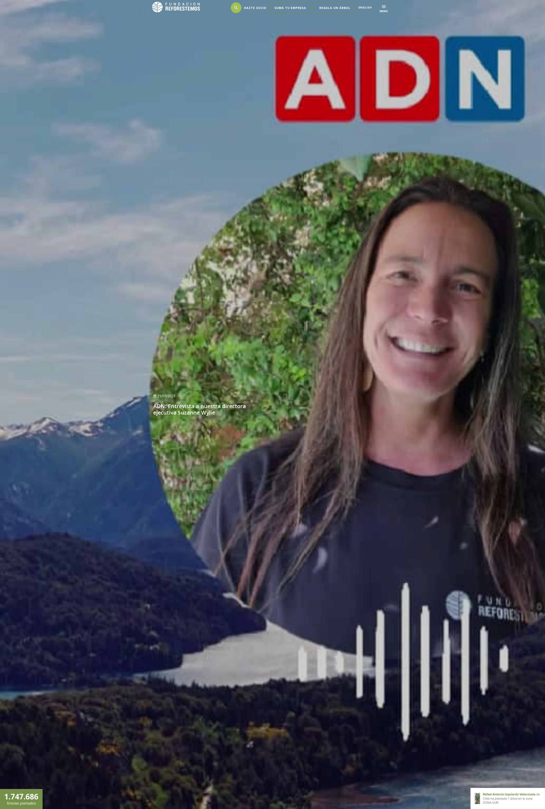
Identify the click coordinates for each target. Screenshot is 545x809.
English (365, 7)
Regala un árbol (334, 8)
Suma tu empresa (290, 8)
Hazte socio (255, 8)
